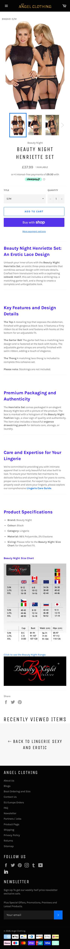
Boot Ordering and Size (17, 791)
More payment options (34, 231)
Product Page (11, 824)
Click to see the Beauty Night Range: (25, 654)
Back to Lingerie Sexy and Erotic (37, 744)
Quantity (53, 190)
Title (6, 190)
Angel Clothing (18, 931)
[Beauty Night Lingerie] (35, 685)
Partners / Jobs (12, 818)
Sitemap (9, 846)
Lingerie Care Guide (39, 488)
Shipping (9, 829)
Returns (8, 840)
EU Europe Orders (14, 802)
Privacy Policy (12, 835)
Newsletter (10, 813)
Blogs (7, 786)
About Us (9, 780)
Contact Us (10, 796)
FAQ (6, 807)
